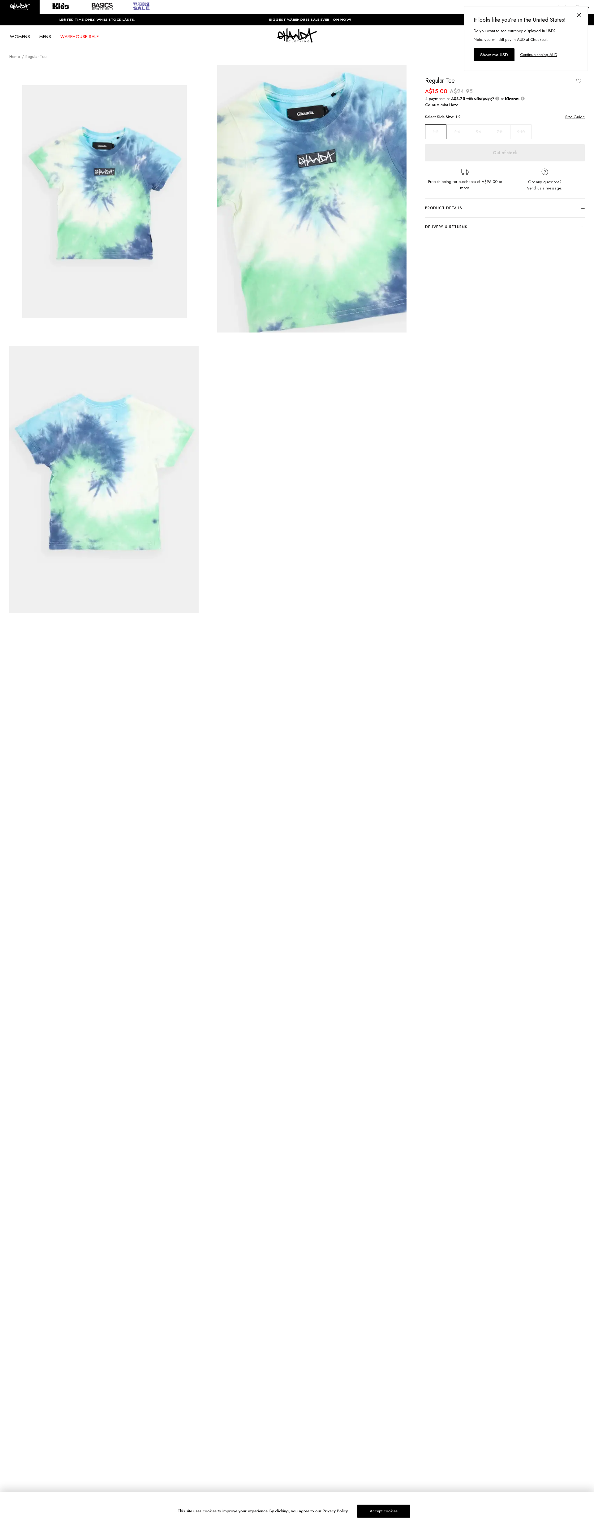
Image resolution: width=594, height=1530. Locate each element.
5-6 (478, 132)
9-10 (521, 132)
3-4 (457, 132)
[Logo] (297, 41)
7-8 (499, 132)
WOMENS (20, 36)
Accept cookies (384, 1511)
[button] (20, 7)
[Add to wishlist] (578, 81)
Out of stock (505, 153)
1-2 (435, 132)
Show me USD (494, 55)
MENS (45, 36)
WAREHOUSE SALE (79, 36)
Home (14, 56)
